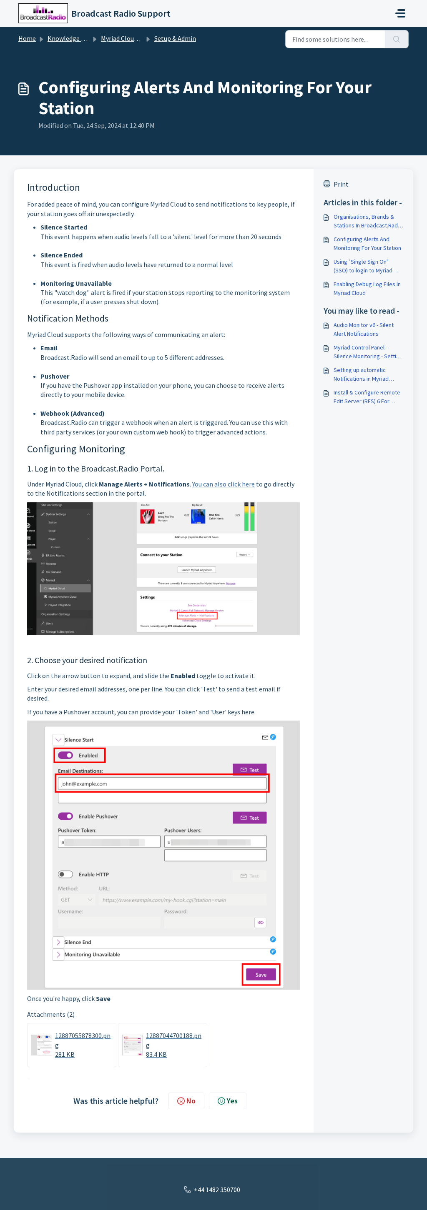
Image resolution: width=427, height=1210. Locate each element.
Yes (232, 1100)
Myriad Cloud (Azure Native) (140, 38)
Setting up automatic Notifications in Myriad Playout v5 (361, 374)
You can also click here (223, 484)
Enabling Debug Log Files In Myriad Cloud (367, 288)
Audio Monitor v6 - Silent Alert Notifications (364, 329)
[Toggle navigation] (400, 13)
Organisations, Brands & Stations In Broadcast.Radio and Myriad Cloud (368, 221)
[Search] (397, 39)
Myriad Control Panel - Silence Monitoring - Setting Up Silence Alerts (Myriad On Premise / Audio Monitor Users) (368, 352)
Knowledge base (71, 38)
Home (27, 38)
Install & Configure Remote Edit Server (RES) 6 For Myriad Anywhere (367, 397)
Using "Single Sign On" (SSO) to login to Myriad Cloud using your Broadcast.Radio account (365, 266)
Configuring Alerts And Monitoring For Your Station (367, 243)
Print (341, 184)
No (191, 1100)
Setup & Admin (175, 38)
